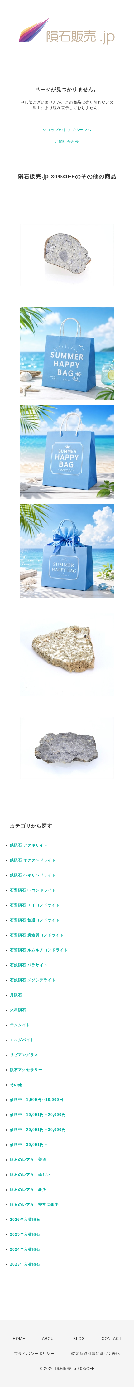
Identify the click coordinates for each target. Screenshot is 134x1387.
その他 (16, 1085)
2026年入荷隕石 (25, 1219)
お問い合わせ (67, 141)
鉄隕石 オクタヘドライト (33, 860)
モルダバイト (22, 1040)
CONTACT (112, 1338)
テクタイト (20, 1025)
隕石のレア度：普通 (28, 1159)
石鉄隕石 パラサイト (29, 965)
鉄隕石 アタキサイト (29, 845)
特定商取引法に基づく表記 (95, 1353)
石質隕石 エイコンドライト (35, 905)
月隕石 (16, 995)
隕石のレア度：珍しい (30, 1174)
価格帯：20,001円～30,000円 (38, 1130)
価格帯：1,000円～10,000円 (36, 1100)
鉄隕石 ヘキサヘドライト (33, 875)
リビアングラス (24, 1055)
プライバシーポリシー (34, 1353)
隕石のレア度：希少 (28, 1189)
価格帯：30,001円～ (29, 1144)
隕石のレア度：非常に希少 (34, 1204)
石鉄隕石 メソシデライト (33, 980)
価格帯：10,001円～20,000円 (38, 1115)
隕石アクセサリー (26, 1070)
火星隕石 (18, 1010)
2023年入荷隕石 (25, 1264)
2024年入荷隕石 (25, 1249)
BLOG (79, 1338)
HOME (19, 1338)
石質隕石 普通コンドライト (35, 920)
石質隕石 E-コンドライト (33, 890)
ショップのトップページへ (67, 130)
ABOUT (49, 1338)
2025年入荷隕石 (25, 1234)
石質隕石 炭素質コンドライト (37, 935)
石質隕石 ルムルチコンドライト (39, 950)
